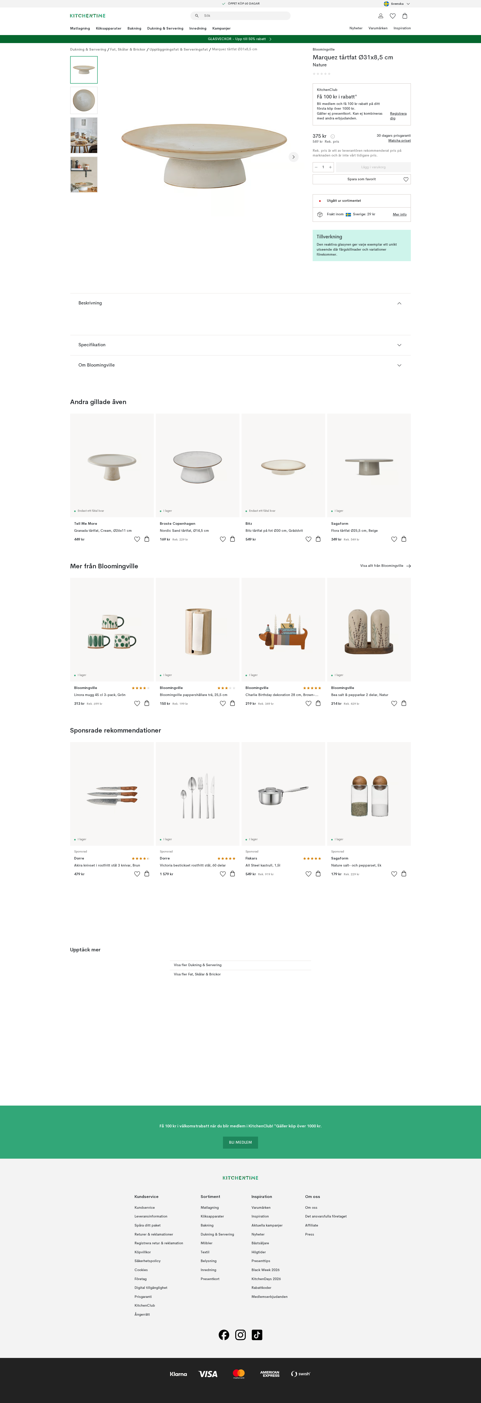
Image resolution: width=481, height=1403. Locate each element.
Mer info (400, 214)
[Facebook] (224, 1335)
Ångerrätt (142, 1314)
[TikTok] (257, 1335)
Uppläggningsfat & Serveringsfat (179, 49)
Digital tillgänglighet (151, 1288)
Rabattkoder (261, 1288)
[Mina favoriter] (393, 16)
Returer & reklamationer (154, 1234)
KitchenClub (145, 1305)
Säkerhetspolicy (148, 1261)
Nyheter (356, 28)
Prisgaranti (143, 1297)
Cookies (141, 1270)
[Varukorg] (405, 16)
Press (309, 1234)
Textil (205, 1252)
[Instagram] (240, 1335)
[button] (322, 73)
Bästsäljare (260, 1243)
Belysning (208, 1261)
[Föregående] (115, 157)
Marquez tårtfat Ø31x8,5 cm (234, 49)
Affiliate (311, 1225)
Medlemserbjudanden (270, 1297)
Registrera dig (398, 116)
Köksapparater (109, 28)
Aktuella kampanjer (267, 1225)
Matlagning (80, 28)
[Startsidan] (87, 16)
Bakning (134, 28)
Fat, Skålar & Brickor (128, 49)
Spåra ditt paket (148, 1225)
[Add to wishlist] (137, 539)
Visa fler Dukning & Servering (197, 965)
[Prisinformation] (332, 136)
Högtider (259, 1252)
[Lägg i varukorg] (147, 539)
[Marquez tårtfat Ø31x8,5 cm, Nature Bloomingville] (204, 156)
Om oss (311, 1207)
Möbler (206, 1243)
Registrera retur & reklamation (159, 1243)
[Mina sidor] (381, 16)
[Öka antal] (330, 167)
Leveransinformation (151, 1216)
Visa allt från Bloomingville (381, 566)
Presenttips (261, 1261)
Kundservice (145, 1207)
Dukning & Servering (165, 28)
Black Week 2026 (266, 1270)
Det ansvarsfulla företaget (326, 1216)
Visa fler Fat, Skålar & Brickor (197, 974)
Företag (141, 1279)
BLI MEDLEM (240, 1143)
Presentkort (210, 1279)
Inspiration (402, 28)
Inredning (197, 28)
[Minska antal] (316, 167)
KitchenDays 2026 (266, 1279)
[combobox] (397, 4)
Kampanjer (221, 28)
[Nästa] (294, 157)
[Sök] (197, 16)
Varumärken (378, 28)
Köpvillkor (143, 1252)
